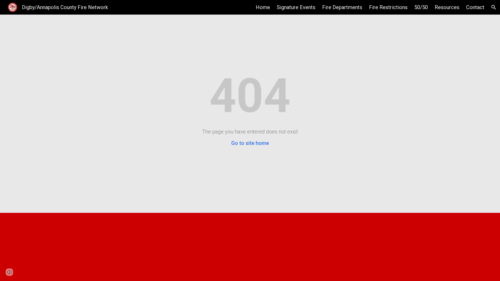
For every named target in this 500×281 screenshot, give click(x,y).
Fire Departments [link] (342, 7)
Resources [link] (447, 7)
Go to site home (250, 143)
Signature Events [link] (296, 7)
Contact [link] (475, 7)
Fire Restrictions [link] (388, 7)
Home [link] (263, 7)
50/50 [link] (421, 7)
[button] (494, 7)
